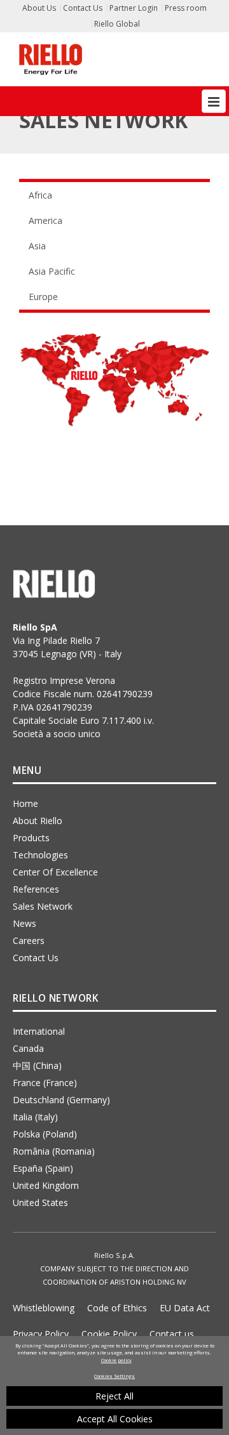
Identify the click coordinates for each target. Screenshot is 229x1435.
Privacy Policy (41, 1334)
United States (40, 1202)
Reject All (114, 1396)
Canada (28, 1048)
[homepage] (51, 59)
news (24, 923)
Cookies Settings (114, 1376)
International (39, 1031)
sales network (43, 906)
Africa (40, 195)
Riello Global (117, 23)
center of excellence (55, 872)
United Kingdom (46, 1185)
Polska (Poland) (45, 1134)
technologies (40, 855)
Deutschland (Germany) (61, 1100)
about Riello (37, 821)
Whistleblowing (43, 1308)
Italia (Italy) (35, 1117)
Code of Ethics (117, 1308)
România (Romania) (54, 1151)
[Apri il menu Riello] (214, 101)
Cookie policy (116, 1360)
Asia (37, 246)
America (45, 220)
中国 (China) (37, 1065)
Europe (43, 297)
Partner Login (133, 8)
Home (25, 803)
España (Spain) (43, 1168)
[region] (114, 1385)
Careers (29, 940)
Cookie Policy (109, 1334)
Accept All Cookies (115, 1419)
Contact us (171, 1334)
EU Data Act (185, 1308)
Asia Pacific (52, 271)
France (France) (45, 1083)
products (31, 838)
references (36, 889)
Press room (186, 8)
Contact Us (82, 8)
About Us (39, 8)
